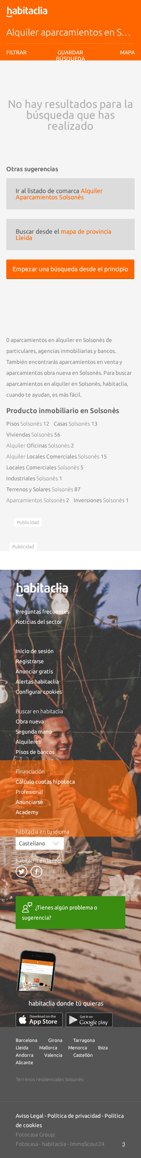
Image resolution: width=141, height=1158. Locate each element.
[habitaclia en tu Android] (89, 1020)
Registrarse (30, 661)
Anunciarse (29, 802)
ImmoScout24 (87, 1144)
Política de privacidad (74, 1116)
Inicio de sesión (35, 651)
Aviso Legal (29, 1116)
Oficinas (38, 445)
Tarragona (84, 1040)
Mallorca (48, 1047)
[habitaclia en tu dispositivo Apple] (39, 1020)
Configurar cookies (39, 692)
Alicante (24, 1062)
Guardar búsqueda (71, 106)
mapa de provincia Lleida (63, 234)
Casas (72, 424)
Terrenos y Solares (39, 489)
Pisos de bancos (35, 752)
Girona (55, 1040)
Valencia (53, 1055)
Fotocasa (27, 1144)
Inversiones (99, 500)
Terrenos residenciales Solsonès (49, 1079)
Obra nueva (30, 721)
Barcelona (26, 1040)
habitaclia (54, 1144)
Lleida (22, 1047)
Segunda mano (34, 731)
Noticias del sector (39, 622)
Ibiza (103, 1047)
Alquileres (28, 742)
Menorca (77, 1047)
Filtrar (16, 52)
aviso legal (61, 87)
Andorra (24, 1055)
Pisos (24, 424)
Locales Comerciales (52, 456)
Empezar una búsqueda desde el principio (70, 268)
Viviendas (29, 434)
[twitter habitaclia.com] (21, 871)
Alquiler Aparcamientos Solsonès (59, 193)
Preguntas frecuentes (42, 612)
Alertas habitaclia (37, 681)
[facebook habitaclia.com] (36, 871)
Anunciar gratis (34, 671)
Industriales (32, 478)
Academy (27, 812)
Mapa (127, 52)
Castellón (83, 1055)
